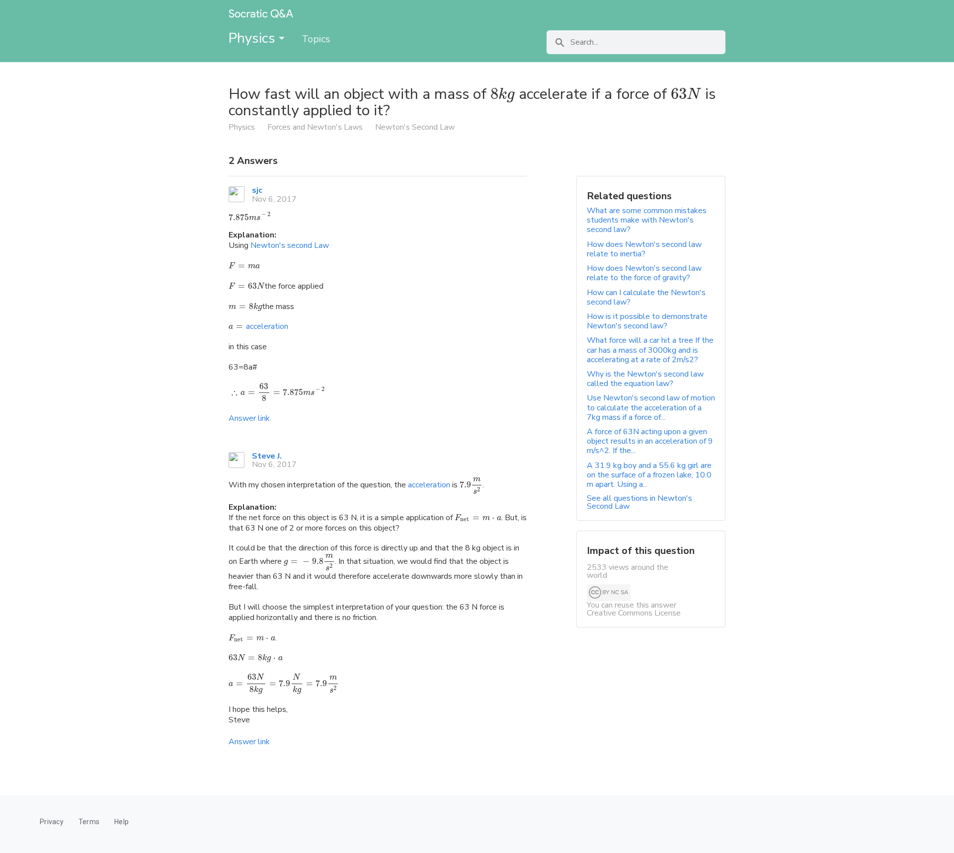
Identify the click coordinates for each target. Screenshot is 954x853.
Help (121, 822)
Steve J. (267, 456)
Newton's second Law (289, 245)
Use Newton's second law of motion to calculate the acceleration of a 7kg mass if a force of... (651, 407)
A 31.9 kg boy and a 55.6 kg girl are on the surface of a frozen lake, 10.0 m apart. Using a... (649, 475)
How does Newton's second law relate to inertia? (644, 249)
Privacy (52, 822)
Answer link (249, 418)
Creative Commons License (634, 613)
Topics (316, 39)
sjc (257, 190)
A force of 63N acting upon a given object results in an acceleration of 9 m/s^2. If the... (650, 441)
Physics (254, 38)
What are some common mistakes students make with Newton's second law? (647, 220)
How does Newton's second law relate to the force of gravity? (644, 273)
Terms (89, 822)
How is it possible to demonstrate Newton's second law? (647, 321)
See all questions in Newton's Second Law (639, 502)
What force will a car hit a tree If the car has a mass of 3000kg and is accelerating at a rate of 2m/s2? (650, 350)
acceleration (267, 326)
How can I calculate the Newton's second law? (646, 297)
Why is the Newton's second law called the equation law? (645, 379)
